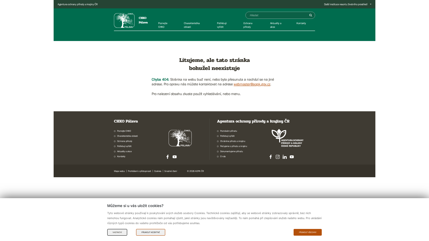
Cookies (157, 171)
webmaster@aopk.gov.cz (252, 84)
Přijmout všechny (307, 232)
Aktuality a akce (124, 151)
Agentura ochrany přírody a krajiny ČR (78, 4)
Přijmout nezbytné (150, 232)
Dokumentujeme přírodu (231, 151)
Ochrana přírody (124, 141)
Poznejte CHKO (124, 131)
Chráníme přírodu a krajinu (232, 141)
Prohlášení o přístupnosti (139, 171)
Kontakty (121, 156)
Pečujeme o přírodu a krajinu (233, 146)
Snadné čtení (170, 171)
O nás (223, 156)
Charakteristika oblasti (127, 136)
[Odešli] (311, 15)
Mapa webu (119, 171)
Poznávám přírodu (228, 131)
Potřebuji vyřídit (124, 146)
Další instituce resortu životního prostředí (345, 4)
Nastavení (117, 232)
